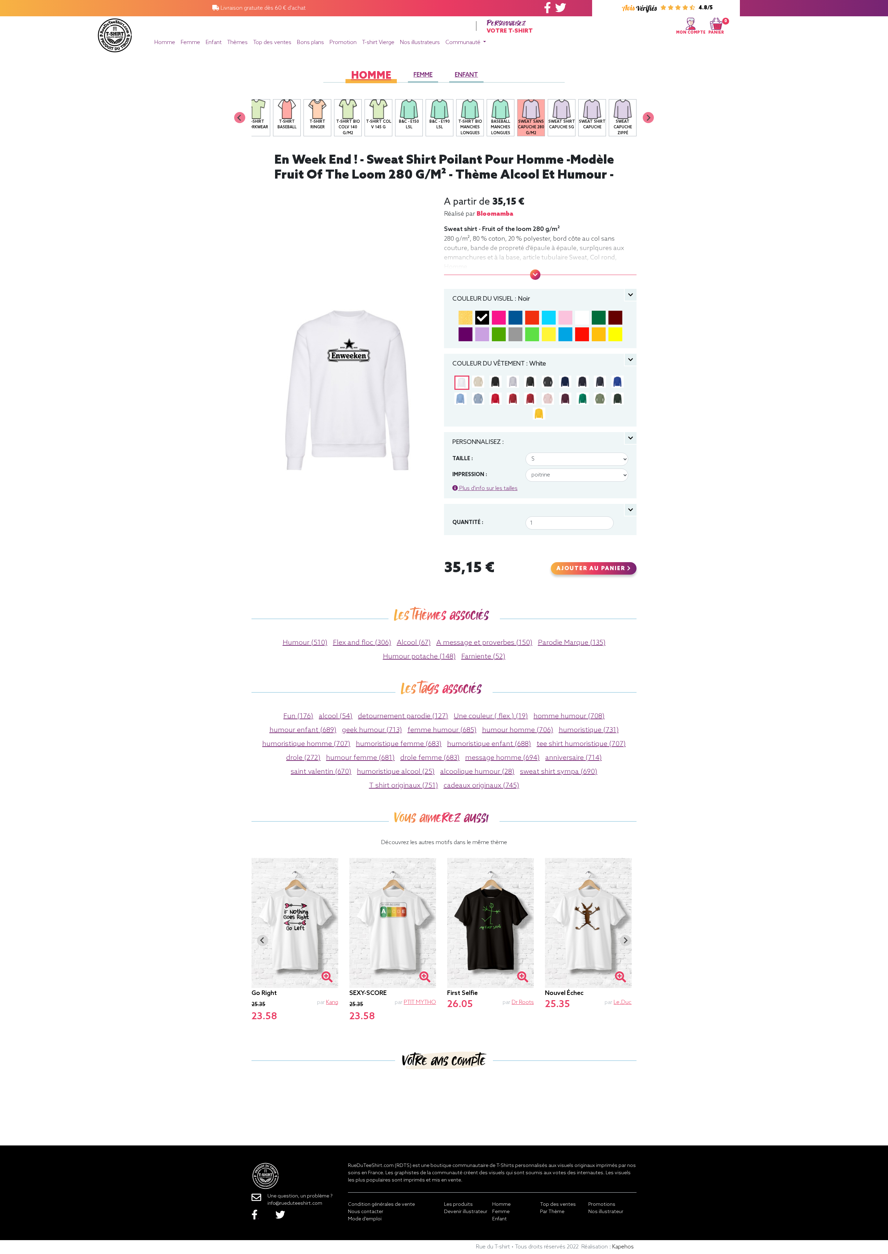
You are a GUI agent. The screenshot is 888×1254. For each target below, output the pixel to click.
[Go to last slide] (262, 940)
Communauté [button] (463, 42)
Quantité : (467, 522)
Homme (164, 42)
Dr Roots (523, 1002)
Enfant (214, 42)
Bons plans (310, 42)
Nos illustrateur (605, 1212)
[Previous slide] (239, 117)
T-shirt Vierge (378, 42)
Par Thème (552, 1212)
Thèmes (237, 42)
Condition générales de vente (381, 1205)
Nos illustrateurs (420, 42)
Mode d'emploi (365, 1219)
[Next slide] (648, 117)
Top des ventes (272, 42)
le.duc (623, 1002)
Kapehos (623, 1247)
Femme (190, 42)
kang (332, 1002)
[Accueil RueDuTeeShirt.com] (114, 33)
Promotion (343, 42)
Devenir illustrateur (465, 1212)
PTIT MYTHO (420, 1002)
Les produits (458, 1205)
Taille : (462, 459)
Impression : (469, 475)
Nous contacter (365, 1212)
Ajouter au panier (591, 569)
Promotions (601, 1205)
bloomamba (495, 214)
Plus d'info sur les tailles (488, 488)
